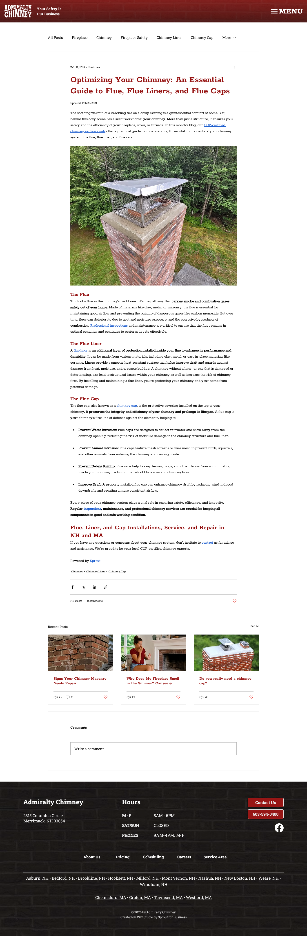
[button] (266, 802)
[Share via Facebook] (72, 587)
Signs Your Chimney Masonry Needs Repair (79, 681)
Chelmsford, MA (110, 897)
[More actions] (234, 67)
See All (255, 626)
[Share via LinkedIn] (94, 587)
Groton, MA (140, 897)
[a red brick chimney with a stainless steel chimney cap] (226, 653)
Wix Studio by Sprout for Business (162, 917)
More (226, 37)
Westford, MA (199, 897)
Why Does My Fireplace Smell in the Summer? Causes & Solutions (153, 681)
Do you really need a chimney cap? (225, 681)
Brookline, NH (91, 878)
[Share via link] (105, 587)
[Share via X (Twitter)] (83, 587)
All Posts (55, 37)
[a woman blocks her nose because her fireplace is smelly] (153, 653)
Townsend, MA (168, 897)
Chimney (104, 37)
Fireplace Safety (134, 37)
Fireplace (79, 37)
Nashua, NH (209, 878)
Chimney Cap (202, 37)
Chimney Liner (169, 37)
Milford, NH (147, 878)
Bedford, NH (63, 878)
